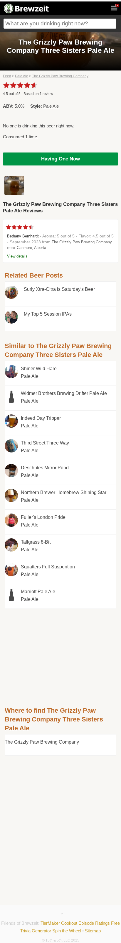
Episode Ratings (94, 923)
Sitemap (93, 930)
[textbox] (60, 24)
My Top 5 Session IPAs (48, 313)
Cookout (69, 923)
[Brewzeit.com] (26, 12)
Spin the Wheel (66, 930)
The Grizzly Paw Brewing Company (60, 76)
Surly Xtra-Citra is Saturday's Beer (59, 289)
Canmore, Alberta (31, 247)
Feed (7, 76)
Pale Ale (21, 76)
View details (17, 256)
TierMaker (50, 923)
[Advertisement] (60, 650)
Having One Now (60, 159)
